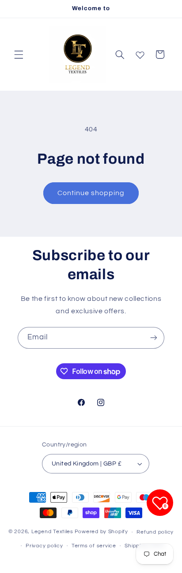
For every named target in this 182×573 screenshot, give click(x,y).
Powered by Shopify (101, 532)
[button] (18, 54)
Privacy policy (44, 545)
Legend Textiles (52, 532)
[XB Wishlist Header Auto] (140, 53)
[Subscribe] (154, 338)
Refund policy (155, 532)
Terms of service (94, 545)
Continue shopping (91, 192)
